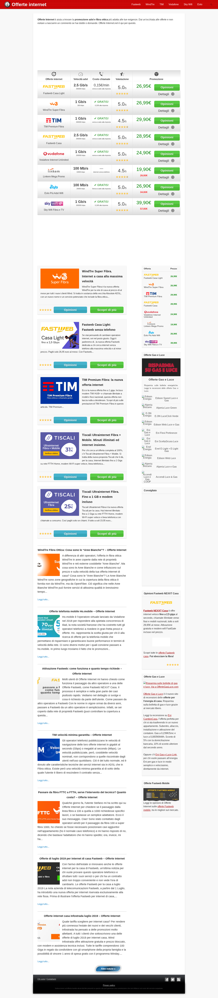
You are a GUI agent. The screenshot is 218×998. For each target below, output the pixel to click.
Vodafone (174, 4)
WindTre (150, 4)
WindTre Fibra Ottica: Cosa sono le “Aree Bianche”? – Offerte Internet (82, 549)
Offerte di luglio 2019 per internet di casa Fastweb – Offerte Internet (82, 858)
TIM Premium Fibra (54, 126)
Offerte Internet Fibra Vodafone (54, 153)
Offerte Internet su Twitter (173, 979)
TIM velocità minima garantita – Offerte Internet (82, 734)
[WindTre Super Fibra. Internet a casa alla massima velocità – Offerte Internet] (59, 287)
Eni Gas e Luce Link (166, 754)
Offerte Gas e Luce (153, 694)
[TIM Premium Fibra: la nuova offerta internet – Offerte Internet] (59, 403)
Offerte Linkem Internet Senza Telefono (54, 170)
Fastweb (136, 4)
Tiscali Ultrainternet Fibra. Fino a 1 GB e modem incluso (100, 496)
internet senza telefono (101, 172)
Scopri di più (106, 309)
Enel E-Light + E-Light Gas (166, 450)
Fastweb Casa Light (53, 93)
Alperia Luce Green (166, 408)
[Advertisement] (109, 49)
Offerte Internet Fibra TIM (54, 120)
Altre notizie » (108, 969)
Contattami (51, 979)
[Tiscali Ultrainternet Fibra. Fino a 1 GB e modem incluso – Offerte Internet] (59, 515)
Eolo (199, 4)
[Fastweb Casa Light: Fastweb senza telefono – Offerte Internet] (59, 348)
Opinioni (167, 87)
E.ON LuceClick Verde (166, 416)
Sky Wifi (188, 4)
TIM (162, 4)
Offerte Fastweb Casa (54, 87)
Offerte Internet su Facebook (167, 979)
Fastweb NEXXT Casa (161, 603)
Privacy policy (109, 985)
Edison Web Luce (166, 458)
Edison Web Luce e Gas (166, 424)
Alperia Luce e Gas (166, 467)
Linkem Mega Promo (54, 176)
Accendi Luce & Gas (166, 477)
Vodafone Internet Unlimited (54, 160)
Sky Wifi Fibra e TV (54, 210)
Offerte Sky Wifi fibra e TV (54, 203)
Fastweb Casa (54, 143)
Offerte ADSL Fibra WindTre (54, 104)
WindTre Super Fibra (54, 110)
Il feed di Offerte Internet (178, 979)
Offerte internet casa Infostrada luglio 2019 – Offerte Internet (82, 915)
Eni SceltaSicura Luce (166, 441)
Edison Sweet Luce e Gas (166, 399)
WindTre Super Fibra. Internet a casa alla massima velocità (102, 276)
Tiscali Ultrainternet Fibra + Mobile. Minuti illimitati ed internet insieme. (101, 440)
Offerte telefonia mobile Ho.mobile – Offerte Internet (82, 611)
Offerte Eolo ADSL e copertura (54, 187)
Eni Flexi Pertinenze (166, 433)
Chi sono (41, 979)
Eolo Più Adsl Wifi (53, 193)
